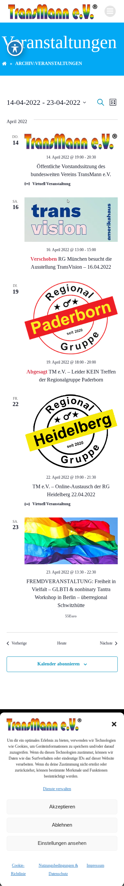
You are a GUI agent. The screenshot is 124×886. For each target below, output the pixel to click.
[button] (114, 724)
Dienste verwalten (57, 788)
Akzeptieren (62, 806)
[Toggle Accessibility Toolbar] (15, 48)
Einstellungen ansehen (62, 843)
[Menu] (110, 11)
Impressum (95, 865)
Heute (61, 643)
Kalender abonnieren (58, 663)
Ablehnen (62, 825)
